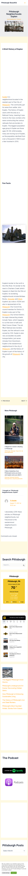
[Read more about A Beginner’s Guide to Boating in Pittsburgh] (14, 430)
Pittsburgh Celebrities (14, 477)
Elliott (20, 299)
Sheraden (11, 299)
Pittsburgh (6, 105)
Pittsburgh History (8, 478)
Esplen (4, 97)
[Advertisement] (14, 732)
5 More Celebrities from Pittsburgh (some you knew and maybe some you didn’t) (13, 473)
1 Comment (18, 19)
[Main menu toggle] (25, 3)
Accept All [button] (14, 872)
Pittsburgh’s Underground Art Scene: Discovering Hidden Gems (12, 688)
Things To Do (18, 451)
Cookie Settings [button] (6, 872)
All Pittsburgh (7, 451)
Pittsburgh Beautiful (9, 3)
